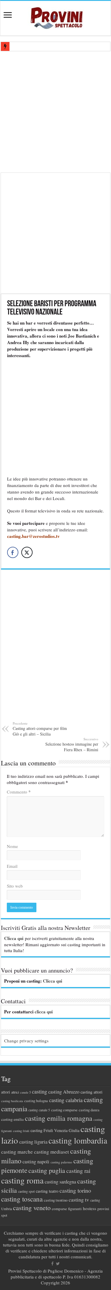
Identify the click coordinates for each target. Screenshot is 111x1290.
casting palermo (61, 1162)
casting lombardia (78, 1140)
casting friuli (21, 1131)
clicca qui (44, 1011)
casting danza (89, 1109)
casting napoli (35, 1161)
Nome (12, 846)
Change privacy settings (26, 1041)
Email (12, 866)
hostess (89, 1208)
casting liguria (33, 1141)
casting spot (26, 1191)
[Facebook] (52, 1263)
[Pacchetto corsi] (55, 233)
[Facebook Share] (12, 552)
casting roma (22, 1180)
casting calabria (66, 1100)
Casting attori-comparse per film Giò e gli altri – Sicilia (40, 729)
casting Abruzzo (63, 1092)
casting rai (78, 1170)
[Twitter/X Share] (27, 552)
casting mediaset (51, 1151)
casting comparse (64, 1109)
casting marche (17, 1151)
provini (103, 1208)
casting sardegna (60, 1181)
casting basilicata (12, 1101)
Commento (19, 791)
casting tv (79, 1199)
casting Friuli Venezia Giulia (54, 1130)
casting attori (91, 1092)
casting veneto (32, 1207)
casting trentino (55, 1200)
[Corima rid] (55, 649)
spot (4, 1215)
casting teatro (47, 1191)
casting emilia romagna (58, 1118)
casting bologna (36, 1100)
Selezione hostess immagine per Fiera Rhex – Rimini (71, 744)
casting (39, 1091)
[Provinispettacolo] (56, 16)
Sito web (15, 886)
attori (5, 1092)
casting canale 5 (39, 1110)
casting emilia (12, 1119)
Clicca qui (13, 938)
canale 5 (25, 1092)
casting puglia (46, 1170)
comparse (59, 1208)
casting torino (75, 1190)
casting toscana (22, 1198)
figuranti (75, 1208)
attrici (15, 1092)
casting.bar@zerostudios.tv (33, 536)
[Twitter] (57, 1263)
